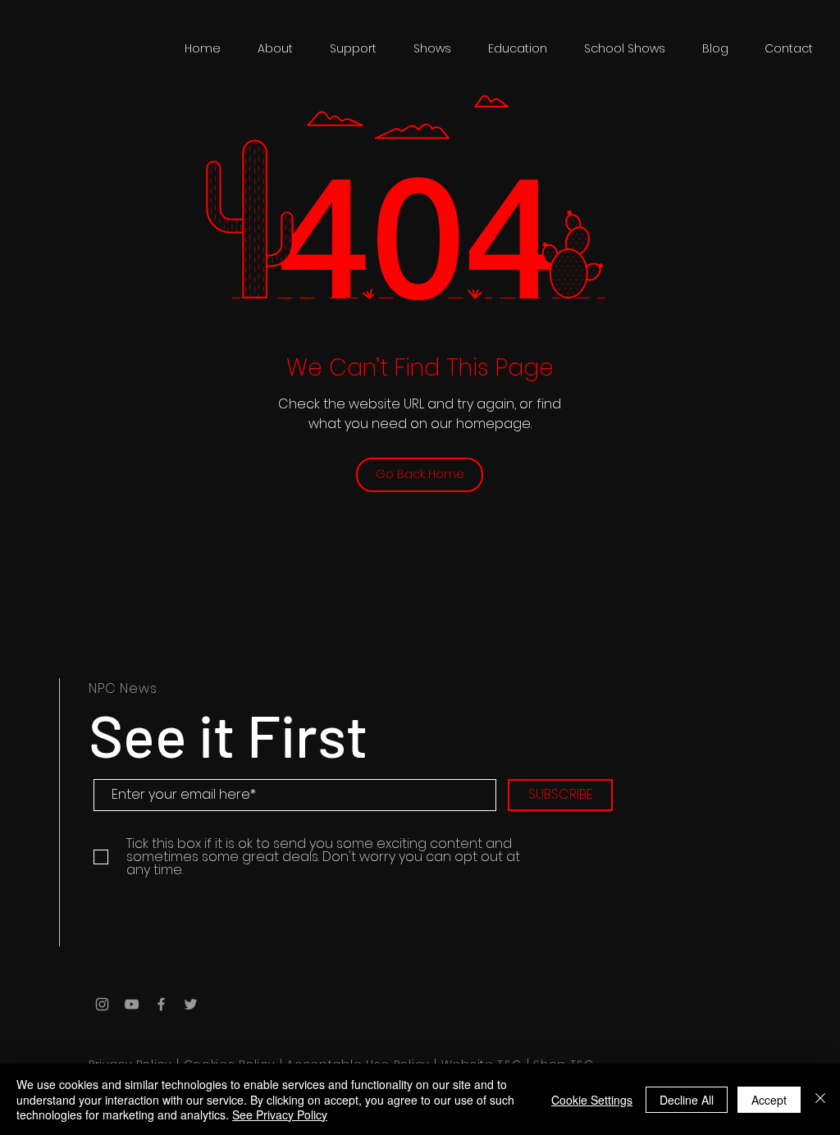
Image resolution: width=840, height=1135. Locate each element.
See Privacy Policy (279, 1114)
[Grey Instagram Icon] (102, 1004)
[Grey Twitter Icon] (190, 1004)
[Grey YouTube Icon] (131, 1004)
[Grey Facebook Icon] (161, 1004)
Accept (769, 1100)
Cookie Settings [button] (591, 1100)
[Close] (820, 1099)
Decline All (687, 1100)
